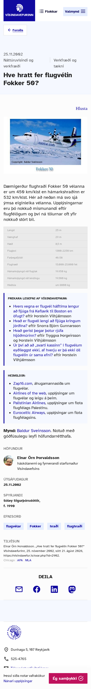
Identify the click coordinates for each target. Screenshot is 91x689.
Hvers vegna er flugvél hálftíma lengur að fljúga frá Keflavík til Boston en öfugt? (46, 311)
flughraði (74, 526)
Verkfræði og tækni (65, 63)
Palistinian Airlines (29, 402)
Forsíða (18, 30)
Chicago (9, 560)
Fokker (35, 526)
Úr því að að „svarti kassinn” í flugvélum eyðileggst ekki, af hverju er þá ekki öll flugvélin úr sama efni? (47, 350)
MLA (28, 560)
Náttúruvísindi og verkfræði (18, 63)
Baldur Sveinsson (34, 430)
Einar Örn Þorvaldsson (38, 457)
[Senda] (19, 589)
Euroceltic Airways (29, 412)
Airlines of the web (29, 393)
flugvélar (13, 526)
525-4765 (18, 659)
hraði (54, 526)
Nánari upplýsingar (18, 681)
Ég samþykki (65, 678)
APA (20, 560)
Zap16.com (22, 383)
